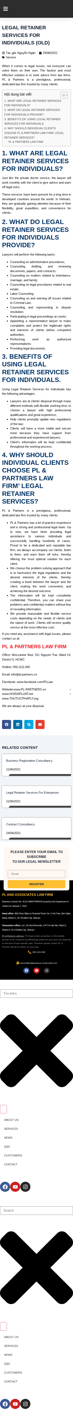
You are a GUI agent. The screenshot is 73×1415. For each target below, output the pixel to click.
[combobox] (36, 993)
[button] (6, 724)
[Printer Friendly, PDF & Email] (64, 713)
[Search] (3, 1109)
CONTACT (11, 1164)
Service (11, 57)
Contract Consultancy (20, 824)
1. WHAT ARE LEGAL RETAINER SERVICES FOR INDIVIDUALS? (32, 103)
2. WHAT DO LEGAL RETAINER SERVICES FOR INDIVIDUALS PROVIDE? (32, 112)
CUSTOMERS (13, 1155)
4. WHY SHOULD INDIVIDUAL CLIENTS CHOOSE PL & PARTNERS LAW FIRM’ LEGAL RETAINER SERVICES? (34, 133)
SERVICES (11, 1128)
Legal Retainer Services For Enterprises (32, 792)
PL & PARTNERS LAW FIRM (26, 141)
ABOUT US (11, 1119)
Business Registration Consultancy (29, 760)
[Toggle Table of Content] (62, 95)
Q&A (7, 1146)
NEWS (8, 1137)
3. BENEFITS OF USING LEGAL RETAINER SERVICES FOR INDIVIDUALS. (32, 121)
